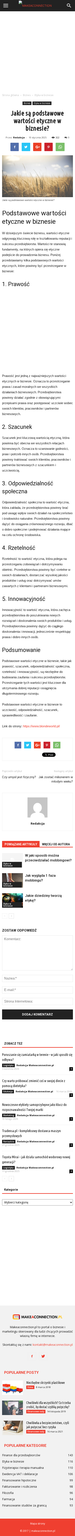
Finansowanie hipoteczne (19, 1480)
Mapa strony (37, 1523)
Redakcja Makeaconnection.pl (35, 1065)
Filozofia (8, 1493)
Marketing (8, 1115)
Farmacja (8, 1499)
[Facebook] (32, 1356)
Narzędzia (8, 1141)
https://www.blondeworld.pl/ (41, 726)
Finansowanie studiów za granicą (24, 1505)
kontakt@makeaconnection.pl (53, 1345)
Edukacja (8, 1091)
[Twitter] (43, 1356)
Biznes (27, 103)
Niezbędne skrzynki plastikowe (45, 1382)
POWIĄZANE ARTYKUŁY (21, 844)
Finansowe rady (36, 1411)
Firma (30, 1387)
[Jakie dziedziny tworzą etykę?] (12, 900)
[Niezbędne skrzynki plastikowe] (12, 1387)
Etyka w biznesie (42, 103)
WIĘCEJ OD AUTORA (56, 844)
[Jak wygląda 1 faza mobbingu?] (12, 880)
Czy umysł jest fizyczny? (19, 777)
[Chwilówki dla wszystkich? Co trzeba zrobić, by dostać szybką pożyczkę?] (12, 1408)
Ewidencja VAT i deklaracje (20, 1474)
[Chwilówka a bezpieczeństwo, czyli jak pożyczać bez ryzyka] (12, 1428)
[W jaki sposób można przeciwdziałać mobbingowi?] (12, 860)
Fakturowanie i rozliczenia (19, 1486)
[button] (69, 5)
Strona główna (10, 95)
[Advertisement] (37, 51)
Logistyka (8, 1065)
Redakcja (19, 137)
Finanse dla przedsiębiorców (21, 1455)
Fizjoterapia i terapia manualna (23, 1468)
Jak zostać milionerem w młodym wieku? (56, 779)
